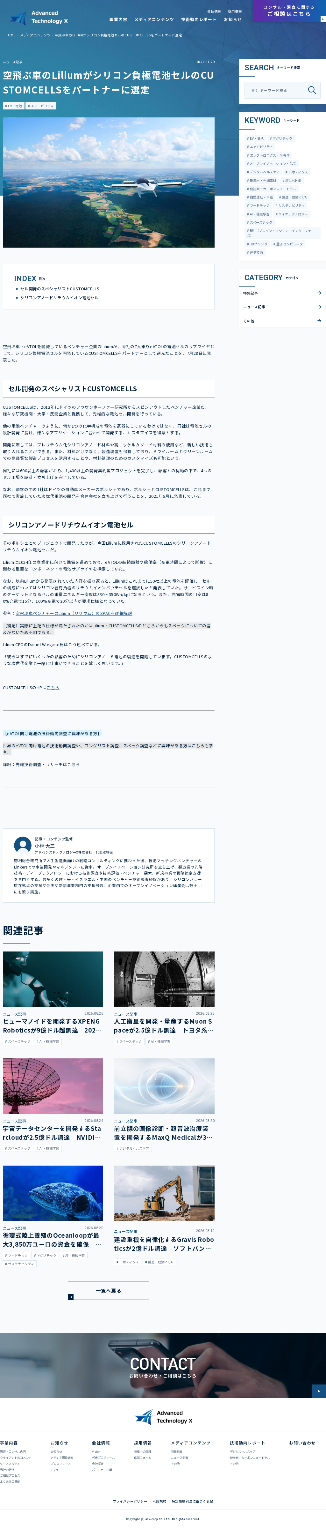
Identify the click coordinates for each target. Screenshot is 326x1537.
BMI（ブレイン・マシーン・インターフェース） (281, 233)
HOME (10, 35)
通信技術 (256, 252)
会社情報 (214, 11)
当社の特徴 (7, 1469)
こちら (53, 687)
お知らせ (233, 19)
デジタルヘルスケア (264, 171)
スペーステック (260, 222)
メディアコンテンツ (154, 19)
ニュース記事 (12, 61)
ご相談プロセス (10, 1475)
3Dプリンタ (258, 244)
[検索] (314, 90)
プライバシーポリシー (130, 1501)
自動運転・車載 (261, 197)
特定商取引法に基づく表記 (192, 1501)
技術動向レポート (199, 19)
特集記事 (251, 292)
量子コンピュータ (289, 244)
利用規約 (160, 1501)
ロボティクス (298, 171)
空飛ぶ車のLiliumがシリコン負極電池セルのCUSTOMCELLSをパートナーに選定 (118, 35)
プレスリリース (61, 1463)
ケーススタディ (10, 1463)
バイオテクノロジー (293, 214)
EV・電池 (14, 105)
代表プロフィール (103, 1457)
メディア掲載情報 (62, 1457)
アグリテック (282, 138)
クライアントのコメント (16, 1457)
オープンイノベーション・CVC (272, 163)
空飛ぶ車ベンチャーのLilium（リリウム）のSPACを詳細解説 (74, 613)
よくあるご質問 (10, 1481)
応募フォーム (142, 1457)
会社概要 (97, 1463)
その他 (249, 320)
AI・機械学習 (259, 214)
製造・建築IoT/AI (294, 197)
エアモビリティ (42, 105)
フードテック (259, 205)
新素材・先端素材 (262, 180)
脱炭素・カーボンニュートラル (272, 188)
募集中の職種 (142, 1451)
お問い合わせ (302, 1443)
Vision (96, 1451)
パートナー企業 (102, 1469)
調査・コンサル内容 (13, 1451)
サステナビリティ (291, 205)
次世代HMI (292, 180)
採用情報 (235, 11)
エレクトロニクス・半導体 (269, 155)
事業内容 (118, 19)
